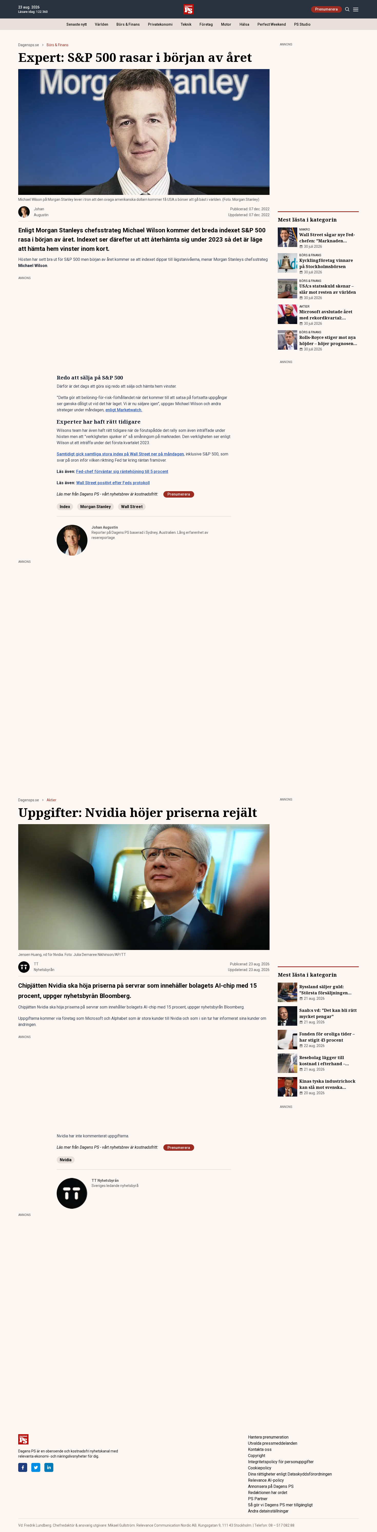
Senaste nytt (76, 24)
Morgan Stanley (95, 506)
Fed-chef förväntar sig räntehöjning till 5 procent (122, 471)
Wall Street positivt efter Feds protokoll (113, 482)
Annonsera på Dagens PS (271, 1486)
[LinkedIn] (48, 1467)
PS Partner (257, 1498)
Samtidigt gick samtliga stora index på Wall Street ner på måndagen (120, 454)
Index (65, 506)
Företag (206, 24)
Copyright (256, 1455)
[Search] (347, 9)
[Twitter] (35, 1467)
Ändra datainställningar (268, 1511)
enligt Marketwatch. (123, 409)
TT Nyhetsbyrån (105, 1180)
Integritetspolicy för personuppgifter (281, 1461)
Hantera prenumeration (268, 1437)
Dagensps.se (28, 45)
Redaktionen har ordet (267, 1492)
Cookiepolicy (259, 1468)
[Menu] (355, 9)
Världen (101, 24)
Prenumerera (326, 9)
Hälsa (244, 24)
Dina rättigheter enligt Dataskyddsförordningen (290, 1474)
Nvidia (66, 1159)
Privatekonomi (160, 24)
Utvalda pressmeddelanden (272, 1443)
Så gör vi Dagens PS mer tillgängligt (280, 1504)
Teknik (186, 24)
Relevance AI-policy (266, 1480)
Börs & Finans (128, 24)
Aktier (51, 800)
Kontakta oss (260, 1449)
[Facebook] (22, 1467)
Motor (226, 24)
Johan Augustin (105, 527)
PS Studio (302, 24)
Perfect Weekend (271, 24)
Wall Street (132, 506)
